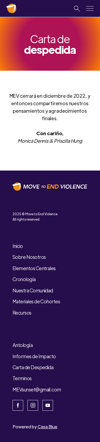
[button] (90, 8)
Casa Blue (47, 426)
